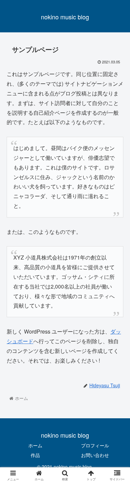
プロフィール (95, 445)
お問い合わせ (95, 455)
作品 (35, 455)
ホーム (35, 445)
